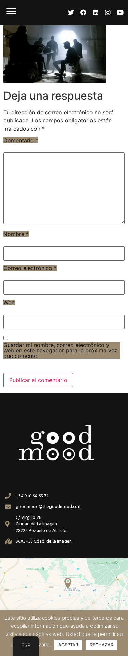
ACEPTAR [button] (68, 644)
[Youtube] (120, 12)
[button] (11, 11)
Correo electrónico (30, 268)
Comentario (20, 140)
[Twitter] (71, 12)
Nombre (16, 234)
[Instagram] (108, 12)
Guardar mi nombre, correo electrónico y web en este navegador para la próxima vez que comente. (60, 350)
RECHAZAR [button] (101, 644)
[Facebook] (83, 12)
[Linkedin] (95, 12)
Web (9, 302)
